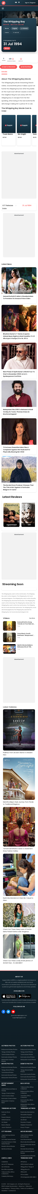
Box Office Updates (7, 1169)
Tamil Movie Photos (7, 1072)
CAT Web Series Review (9, 1139)
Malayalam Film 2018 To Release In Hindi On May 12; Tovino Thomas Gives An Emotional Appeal (18, 412)
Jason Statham (6, 1127)
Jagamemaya (11, 525)
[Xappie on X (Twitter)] (8, 1012)
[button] (16, 2)
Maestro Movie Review (8, 1146)
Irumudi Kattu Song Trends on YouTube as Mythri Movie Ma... (25, 623)
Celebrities (5, 1162)
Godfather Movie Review (28, 1156)
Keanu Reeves (6, 1125)
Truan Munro (8, 134)
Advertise (4, 1190)
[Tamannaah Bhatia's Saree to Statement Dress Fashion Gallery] (19, 827)
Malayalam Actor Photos (28, 1059)
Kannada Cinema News (9, 1098)
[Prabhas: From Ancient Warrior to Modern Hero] (19, 730)
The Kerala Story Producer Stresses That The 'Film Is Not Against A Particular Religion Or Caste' (18, 487)
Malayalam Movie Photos (9, 1077)
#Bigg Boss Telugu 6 (27, 1167)
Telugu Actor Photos (27, 1052)
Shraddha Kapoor (26, 1114)
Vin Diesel (4, 1122)
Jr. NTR (4, 1114)
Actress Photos (8, 1046)
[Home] (4, 3)
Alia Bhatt (24, 1120)
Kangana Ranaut (26, 1117)
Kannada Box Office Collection (27, 1101)
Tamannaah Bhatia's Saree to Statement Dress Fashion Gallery (18, 850)
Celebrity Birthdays (7, 1176)
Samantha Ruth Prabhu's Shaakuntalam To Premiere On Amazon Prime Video (18, 297)
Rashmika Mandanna (27, 1112)
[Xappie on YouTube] (13, 1012)
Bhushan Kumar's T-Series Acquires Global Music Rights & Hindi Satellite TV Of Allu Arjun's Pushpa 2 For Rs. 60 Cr (19, 336)
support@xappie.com (19, 1018)
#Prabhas (24, 1162)
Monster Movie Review (27, 1149)
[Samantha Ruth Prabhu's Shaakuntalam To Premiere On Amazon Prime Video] (19, 280)
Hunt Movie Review (26, 1139)
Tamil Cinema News (8, 1096)
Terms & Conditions (27, 1188)
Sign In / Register (30, 3)
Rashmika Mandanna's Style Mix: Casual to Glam (18, 899)
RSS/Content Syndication (9, 1186)
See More (32, 618)
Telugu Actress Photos (8, 1052)
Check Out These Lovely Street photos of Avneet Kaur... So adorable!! (18, 962)
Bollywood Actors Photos (28, 1049)
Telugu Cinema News (8, 1093)
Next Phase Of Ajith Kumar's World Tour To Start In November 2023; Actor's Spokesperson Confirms (19, 374)
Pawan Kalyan (6, 1117)
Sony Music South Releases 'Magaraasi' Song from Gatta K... (25, 634)
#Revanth (24, 1172)
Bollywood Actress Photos (9, 1049)
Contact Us (12, 1190)
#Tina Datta (24, 1174)
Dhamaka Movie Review (28, 1142)
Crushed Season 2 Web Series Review (9, 1143)
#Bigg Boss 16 (25, 1169)
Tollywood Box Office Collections (8, 1172)
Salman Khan (6, 1112)
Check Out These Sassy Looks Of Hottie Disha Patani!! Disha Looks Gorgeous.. (17, 930)
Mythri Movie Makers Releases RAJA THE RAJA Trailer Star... (25, 646)
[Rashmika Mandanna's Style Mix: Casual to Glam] (19, 875)
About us (21, 1186)
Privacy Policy (15, 1188)
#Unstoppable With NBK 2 (28, 1177)
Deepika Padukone (26, 1125)
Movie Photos (7, 1064)
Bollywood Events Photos (28, 1067)
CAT (29, 525)
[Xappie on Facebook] (3, 1012)
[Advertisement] (19, 176)
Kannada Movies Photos (9, 1075)
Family (7, 32)
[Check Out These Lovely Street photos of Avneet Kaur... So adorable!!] (19, 946)
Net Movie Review (7, 1149)
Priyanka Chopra (26, 1122)
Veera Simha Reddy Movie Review (27, 1136)
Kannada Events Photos (28, 1074)
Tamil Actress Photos (8, 1054)
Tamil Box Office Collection (26, 1096)
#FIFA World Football (27, 1164)
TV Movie (16, 32)
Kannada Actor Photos (28, 1057)
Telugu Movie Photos (8, 1070)
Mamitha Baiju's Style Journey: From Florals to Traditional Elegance (18, 803)
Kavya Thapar (25, 1127)
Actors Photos (27, 1046)
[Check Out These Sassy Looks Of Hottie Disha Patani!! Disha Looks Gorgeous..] (19, 915)
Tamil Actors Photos (27, 1054)
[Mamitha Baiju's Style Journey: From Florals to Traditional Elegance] (19, 779)
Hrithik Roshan (6, 1120)
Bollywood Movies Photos (9, 1067)
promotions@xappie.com (19, 1015)
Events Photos (27, 1064)
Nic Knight (22, 134)
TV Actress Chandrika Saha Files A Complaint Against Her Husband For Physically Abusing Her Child (16, 449)
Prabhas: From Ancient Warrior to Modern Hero (18, 754)
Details (4, 72)
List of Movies (6, 1167)
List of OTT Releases (7, 1164)
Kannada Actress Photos (9, 1057)
